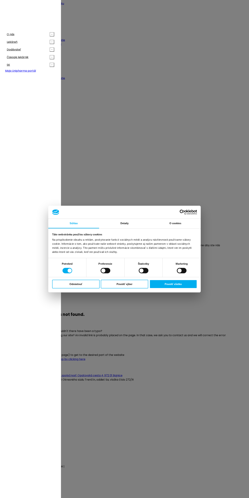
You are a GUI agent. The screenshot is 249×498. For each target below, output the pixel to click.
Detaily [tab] (124, 223)
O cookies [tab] (175, 223)
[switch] (105, 270)
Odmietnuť (75, 284)
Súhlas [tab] (74, 223)
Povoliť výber (124, 284)
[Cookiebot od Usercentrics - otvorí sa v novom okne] (182, 212)
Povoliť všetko (173, 284)
